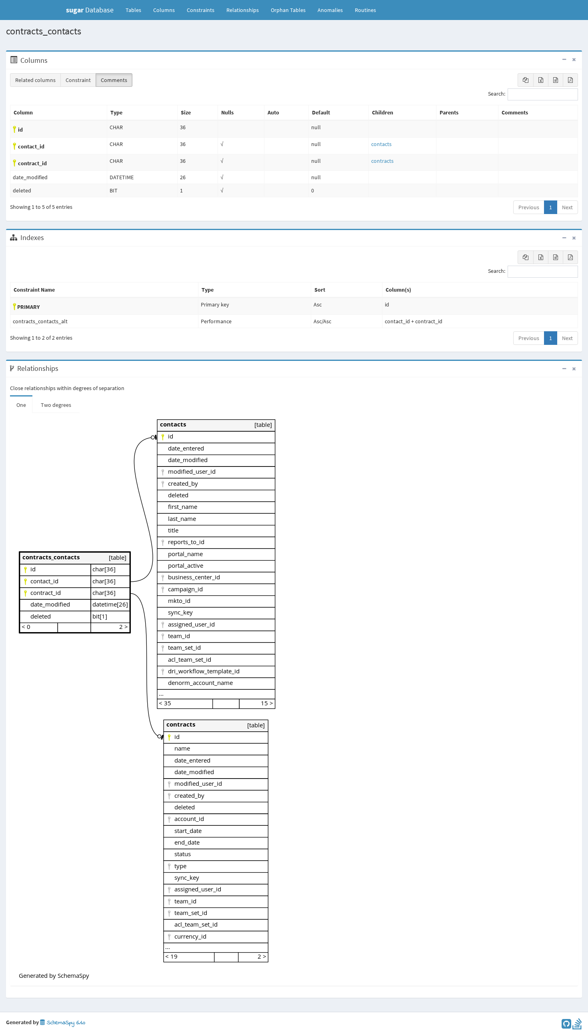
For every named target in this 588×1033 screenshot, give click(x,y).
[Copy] (526, 80)
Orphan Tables (288, 10)
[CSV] (555, 80)
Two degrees (56, 404)
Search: (496, 94)
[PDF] (570, 80)
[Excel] (540, 80)
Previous (528, 207)
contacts (381, 144)
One (21, 404)
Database (90, 9)
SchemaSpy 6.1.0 (65, 1023)
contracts (382, 160)
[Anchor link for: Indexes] (48, 238)
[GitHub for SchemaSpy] (566, 1025)
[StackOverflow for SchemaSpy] (577, 1025)
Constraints (200, 10)
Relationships (242, 10)
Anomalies (330, 10)
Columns (164, 10)
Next (567, 207)
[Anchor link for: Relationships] (62, 368)
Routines (365, 10)
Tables (136, 10)
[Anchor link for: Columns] (52, 60)
